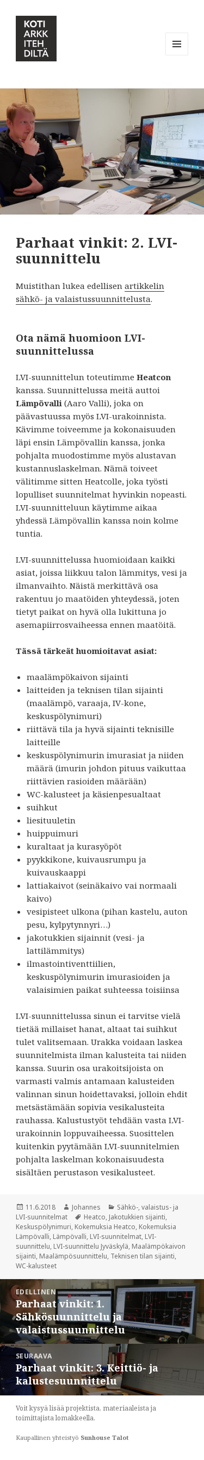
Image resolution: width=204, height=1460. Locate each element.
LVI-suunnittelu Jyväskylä (90, 1246)
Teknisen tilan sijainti (142, 1256)
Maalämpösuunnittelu (73, 1256)
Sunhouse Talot (104, 1437)
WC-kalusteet (36, 1265)
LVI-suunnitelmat (115, 1236)
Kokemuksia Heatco (105, 1226)
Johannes (86, 1207)
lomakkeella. (75, 1418)
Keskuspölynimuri (43, 1226)
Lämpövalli (69, 1236)
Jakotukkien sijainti (137, 1217)
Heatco (95, 1217)
